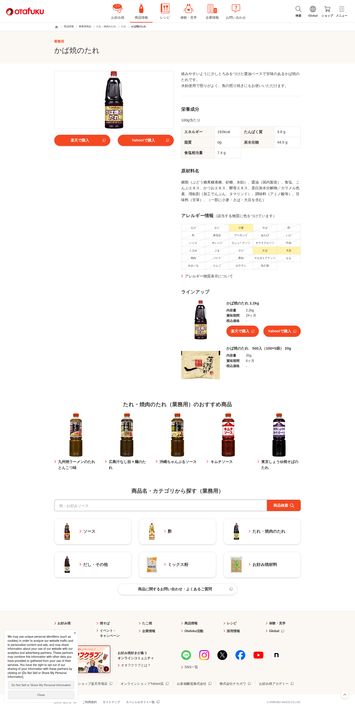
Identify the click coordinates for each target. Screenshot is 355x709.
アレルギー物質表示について (209, 276)
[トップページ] (56, 27)
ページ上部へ (345, 695)
